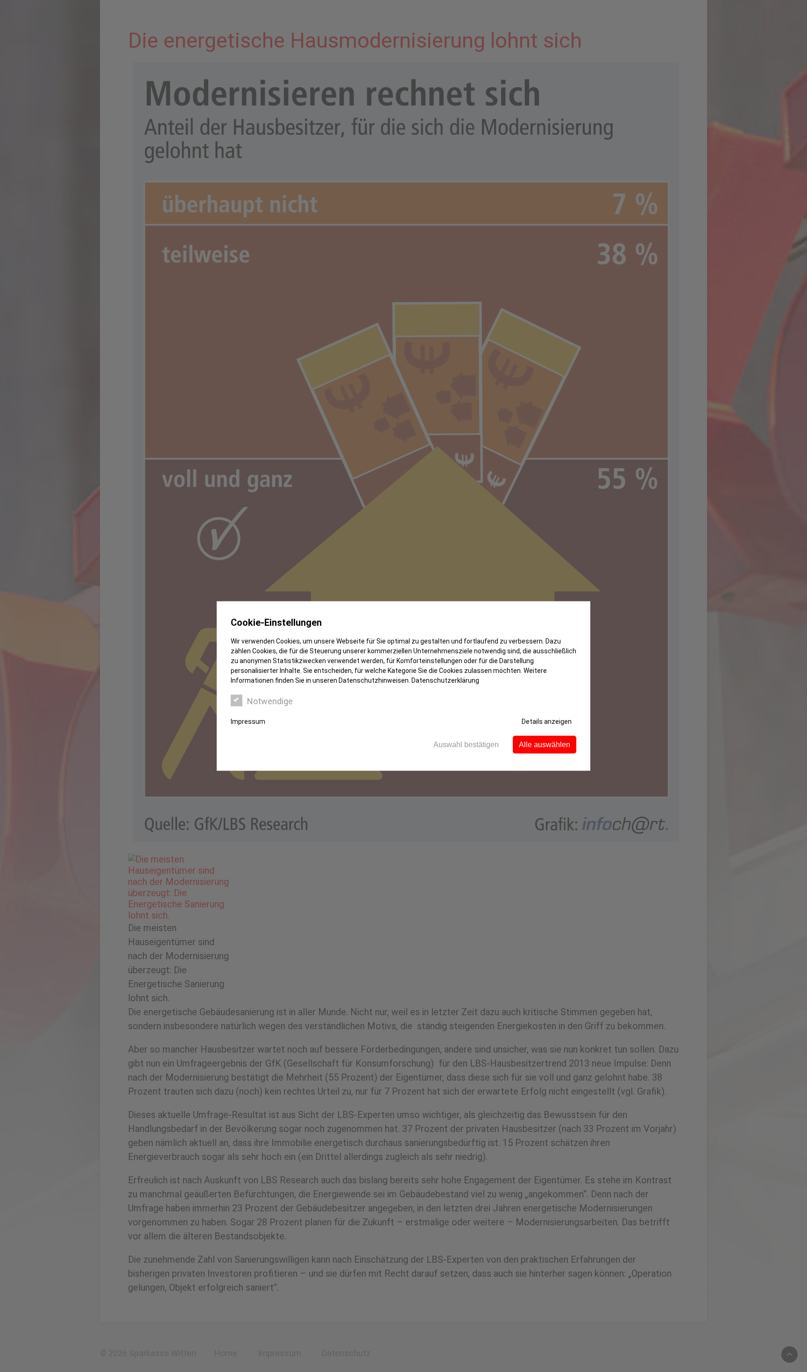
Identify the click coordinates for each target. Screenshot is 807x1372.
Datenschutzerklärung (445, 680)
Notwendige (270, 701)
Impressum (248, 721)
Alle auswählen (544, 745)
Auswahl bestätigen (466, 745)
